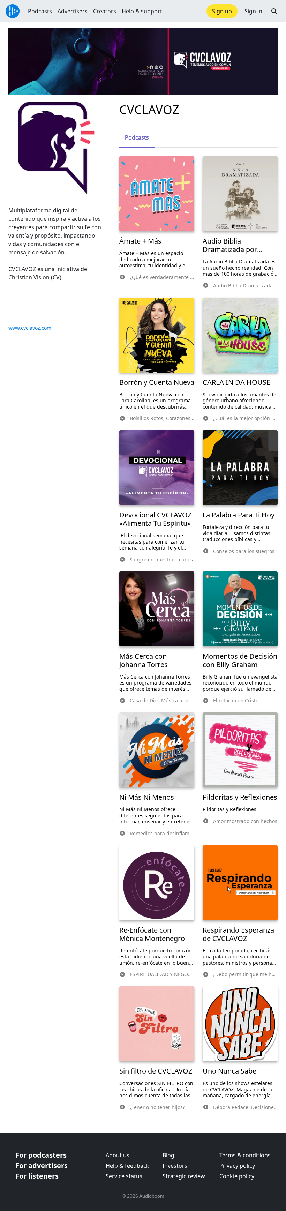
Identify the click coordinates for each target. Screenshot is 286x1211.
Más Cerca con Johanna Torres (143, 660)
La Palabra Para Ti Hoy (238, 514)
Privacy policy (237, 1165)
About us (117, 1155)
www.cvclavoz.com (29, 327)
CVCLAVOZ (149, 109)
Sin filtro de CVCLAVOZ (155, 1071)
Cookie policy (236, 1176)
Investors (175, 1165)
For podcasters (41, 1155)
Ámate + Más (140, 241)
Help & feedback (127, 1165)
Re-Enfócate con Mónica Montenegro (152, 934)
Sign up (222, 11)
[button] (274, 11)
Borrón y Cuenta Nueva (156, 382)
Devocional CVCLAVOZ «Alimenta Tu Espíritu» (155, 519)
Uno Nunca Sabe (229, 1071)
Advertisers (73, 11)
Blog (168, 1155)
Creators (104, 11)
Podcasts (40, 11)
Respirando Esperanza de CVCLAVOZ (238, 934)
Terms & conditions (245, 1155)
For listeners (37, 1176)
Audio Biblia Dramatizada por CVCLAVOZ (230, 249)
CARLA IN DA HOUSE (236, 382)
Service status (124, 1176)
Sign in (253, 11)
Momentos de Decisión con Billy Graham (240, 660)
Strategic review (184, 1176)
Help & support (142, 11)
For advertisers (41, 1165)
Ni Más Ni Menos (146, 797)
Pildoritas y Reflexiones (240, 797)
